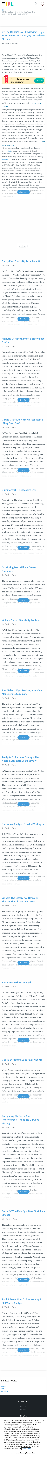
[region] (23, 1437)
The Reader (5, 1391)
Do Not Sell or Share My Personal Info (22, 1453)
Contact (23, 1409)
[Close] (43, 1420)
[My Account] (43, 4)
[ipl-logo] (10, 5)
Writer (3, 1389)
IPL (3, 10)
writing (8, 151)
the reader (5, 159)
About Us (23, 1406)
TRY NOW (39, 80)
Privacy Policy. (26, 1449)
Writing (3, 1386)
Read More (23, 319)
